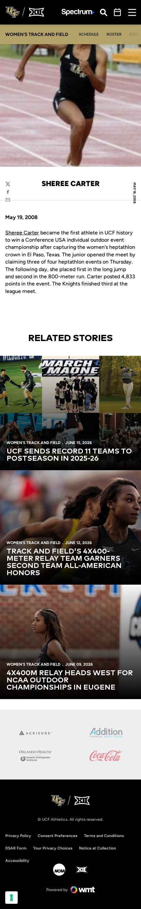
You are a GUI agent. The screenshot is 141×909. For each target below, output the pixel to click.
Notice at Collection (97, 848)
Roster (114, 34)
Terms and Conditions (104, 835)
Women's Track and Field (33, 442)
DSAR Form (16, 848)
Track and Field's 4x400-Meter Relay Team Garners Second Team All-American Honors (64, 562)
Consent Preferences (57, 835)
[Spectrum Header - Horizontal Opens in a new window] (78, 12)
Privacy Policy (18, 835)
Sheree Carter (22, 233)
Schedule (89, 34)
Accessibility (17, 860)
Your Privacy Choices (52, 848)
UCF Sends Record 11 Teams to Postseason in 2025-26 (69, 455)
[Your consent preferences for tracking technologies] (11, 897)
